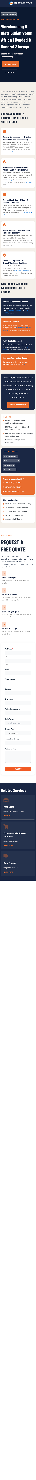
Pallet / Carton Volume (12, 709)
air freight (26, 270)
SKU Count (9, 699)
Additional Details (11, 749)
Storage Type (10, 729)
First (6, 656)
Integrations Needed (12, 739)
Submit (18, 769)
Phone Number (10, 679)
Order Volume (9, 719)
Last (6, 664)
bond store (11, 152)
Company (8, 689)
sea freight (9, 180)
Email (7, 669)
